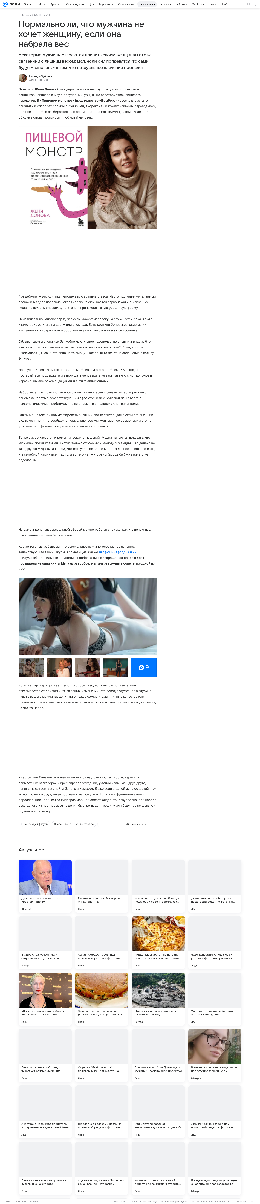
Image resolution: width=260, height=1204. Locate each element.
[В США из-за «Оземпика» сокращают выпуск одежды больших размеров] (45, 942)
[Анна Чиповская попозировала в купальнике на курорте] (45, 1168)
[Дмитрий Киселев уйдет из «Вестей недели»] (45, 886)
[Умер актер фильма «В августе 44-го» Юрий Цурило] (214, 999)
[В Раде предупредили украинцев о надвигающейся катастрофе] (214, 1168)
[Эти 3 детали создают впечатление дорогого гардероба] (158, 1111)
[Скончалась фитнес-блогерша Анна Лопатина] (101, 886)
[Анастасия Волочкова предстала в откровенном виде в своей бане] (45, 1111)
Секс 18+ (48, 15)
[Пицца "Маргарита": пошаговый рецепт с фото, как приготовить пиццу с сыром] (158, 942)
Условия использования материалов (215, 1201)
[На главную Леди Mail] (14, 4)
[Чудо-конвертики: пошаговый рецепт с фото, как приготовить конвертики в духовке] (214, 942)
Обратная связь (245, 1201)
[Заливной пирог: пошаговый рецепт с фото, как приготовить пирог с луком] (101, 999)
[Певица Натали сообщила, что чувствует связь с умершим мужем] (45, 1055)
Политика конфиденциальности (177, 1201)
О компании (20, 1201)
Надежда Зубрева (40, 76)
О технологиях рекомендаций (143, 1201)
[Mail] (5, 4)
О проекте (119, 1201)
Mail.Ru (7, 1201)
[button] (88, 178)
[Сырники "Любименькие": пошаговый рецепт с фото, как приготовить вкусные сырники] (101, 1055)
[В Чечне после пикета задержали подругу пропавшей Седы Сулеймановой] (214, 1055)
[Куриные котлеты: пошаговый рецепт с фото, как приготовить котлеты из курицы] (158, 1168)
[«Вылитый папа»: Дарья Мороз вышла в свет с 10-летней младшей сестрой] (45, 999)
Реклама (33, 1201)
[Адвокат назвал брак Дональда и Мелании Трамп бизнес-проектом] (158, 1055)
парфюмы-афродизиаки (118, 552)
